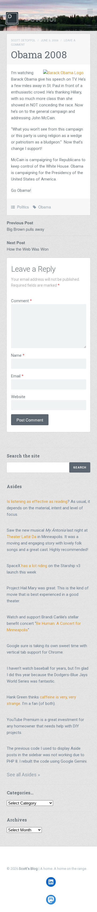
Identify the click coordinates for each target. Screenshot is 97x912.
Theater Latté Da (21, 536)
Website (18, 396)
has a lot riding (34, 565)
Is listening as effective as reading (37, 501)
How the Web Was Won (27, 249)
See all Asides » (23, 774)
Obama (44, 207)
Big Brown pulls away (25, 229)
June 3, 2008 (49, 40)
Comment (21, 300)
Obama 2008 (39, 54)
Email (17, 376)
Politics (23, 207)
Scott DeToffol (23, 40)
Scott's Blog (28, 869)
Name (18, 355)
